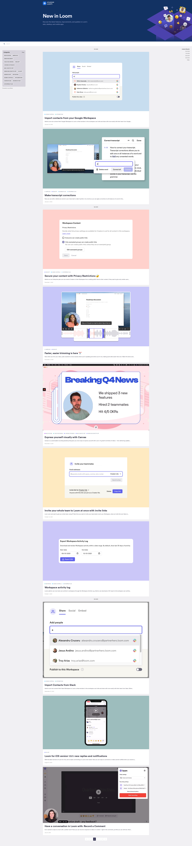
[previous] (86, 839)
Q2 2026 (187, 51)
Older (188, 60)
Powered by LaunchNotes (7, 88)
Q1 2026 (188, 53)
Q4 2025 (187, 55)
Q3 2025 (187, 57)
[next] (105, 839)
